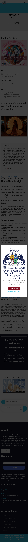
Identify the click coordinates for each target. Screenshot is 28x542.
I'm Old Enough (14, 288)
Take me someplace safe (14, 291)
